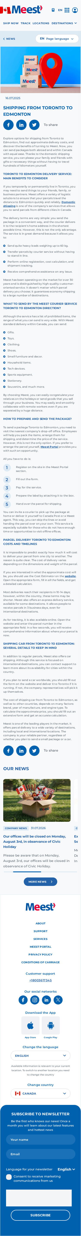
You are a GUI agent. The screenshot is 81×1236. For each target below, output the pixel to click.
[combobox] (57, 38)
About (40, 923)
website (70, 576)
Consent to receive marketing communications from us (37, 1178)
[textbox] (57, 39)
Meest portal (40, 946)
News (10, 38)
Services (40, 939)
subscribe (40, 1215)
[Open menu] (67, 12)
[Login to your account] (75, 12)
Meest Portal (49, 446)
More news (38, 881)
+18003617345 (40, 980)
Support (40, 931)
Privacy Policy (40, 954)
